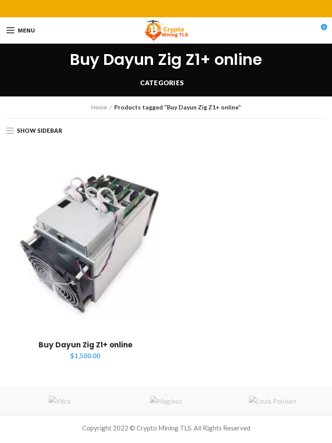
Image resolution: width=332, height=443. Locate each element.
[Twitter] (155, 8)
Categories (162, 83)
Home (99, 107)
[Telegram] (187, 8)
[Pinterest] (166, 8)
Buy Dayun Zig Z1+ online (85, 345)
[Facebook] (144, 8)
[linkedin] (177, 8)
